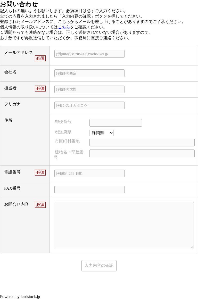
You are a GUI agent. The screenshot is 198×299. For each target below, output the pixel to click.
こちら (64, 27)
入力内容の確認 (99, 265)
